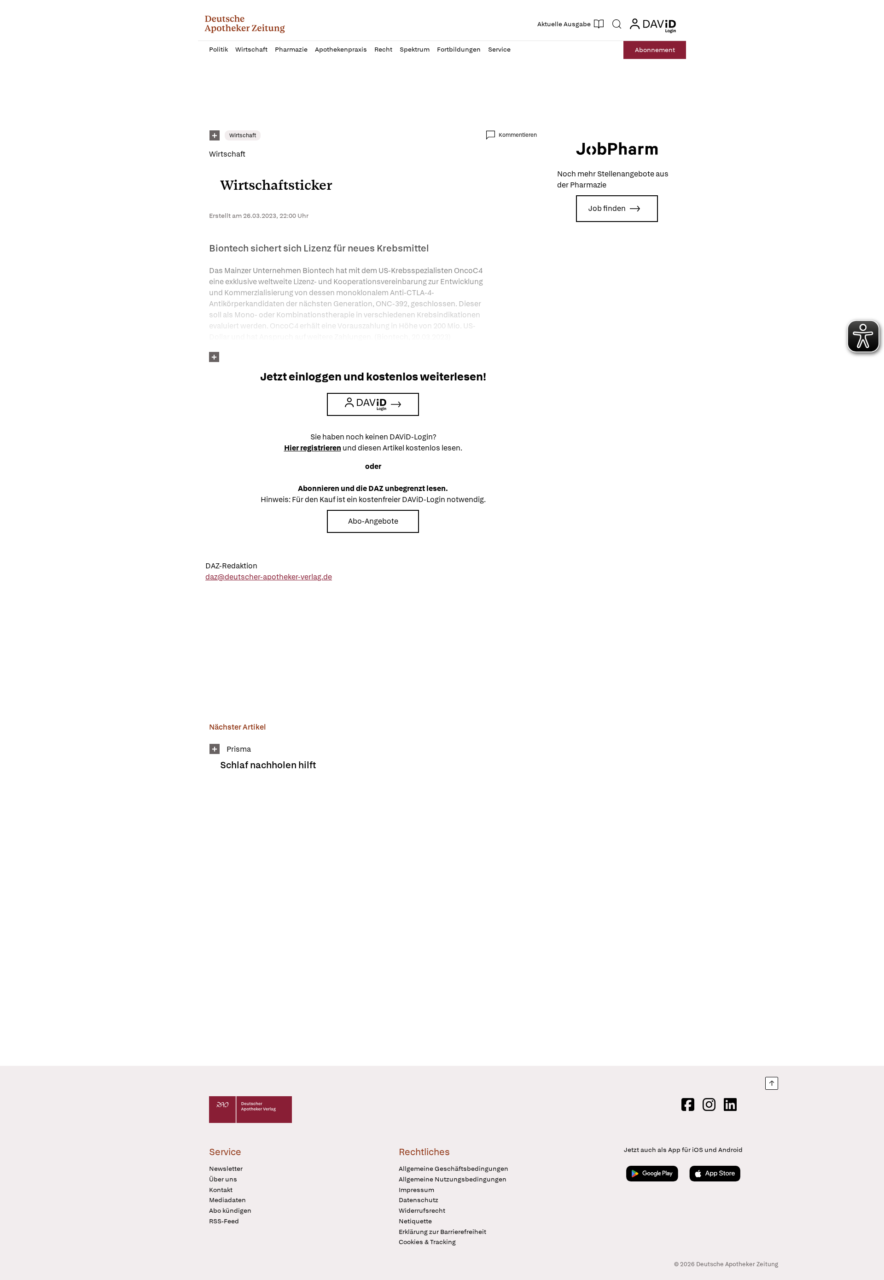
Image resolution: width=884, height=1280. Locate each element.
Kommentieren (518, 135)
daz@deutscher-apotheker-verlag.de (268, 577)
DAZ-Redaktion (231, 566)
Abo (655, 50)
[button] (244, 24)
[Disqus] (373, 924)
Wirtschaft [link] (242, 135)
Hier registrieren (312, 448)
